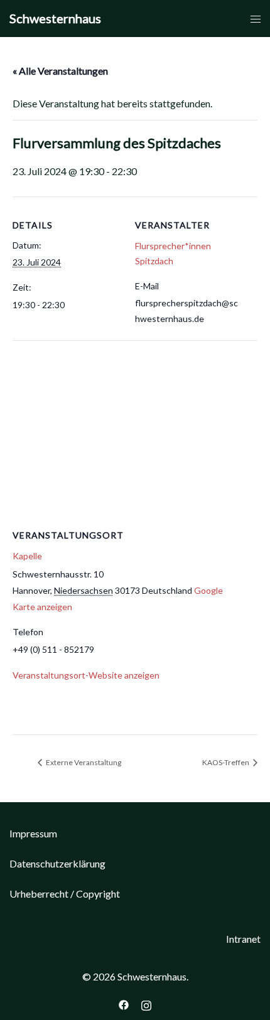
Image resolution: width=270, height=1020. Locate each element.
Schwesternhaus (55, 18)
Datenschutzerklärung (57, 863)
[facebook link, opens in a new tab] (124, 1003)
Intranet (243, 939)
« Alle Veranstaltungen (60, 71)
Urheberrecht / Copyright (64, 893)
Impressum (33, 833)
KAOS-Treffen (226, 762)
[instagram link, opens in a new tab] (146, 1003)
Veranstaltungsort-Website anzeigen (86, 675)
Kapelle (27, 555)
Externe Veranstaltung (83, 762)
